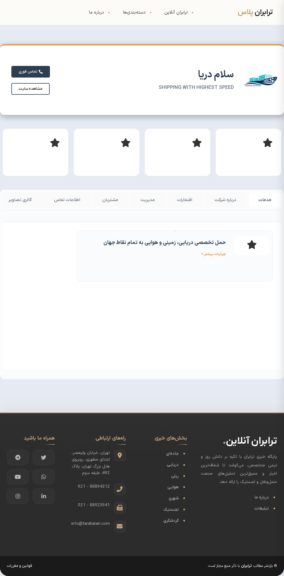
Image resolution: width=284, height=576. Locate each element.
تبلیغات (261, 508)
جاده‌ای (172, 453)
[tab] (265, 199)
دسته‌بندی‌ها (134, 12)
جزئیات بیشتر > (213, 254)
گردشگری (171, 520)
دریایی (173, 464)
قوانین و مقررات (19, 566)
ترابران (246, 566)
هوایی (173, 487)
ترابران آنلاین (176, 12)
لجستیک (171, 509)
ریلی (175, 476)
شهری (174, 498)
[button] (30, 89)
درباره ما (96, 12)
